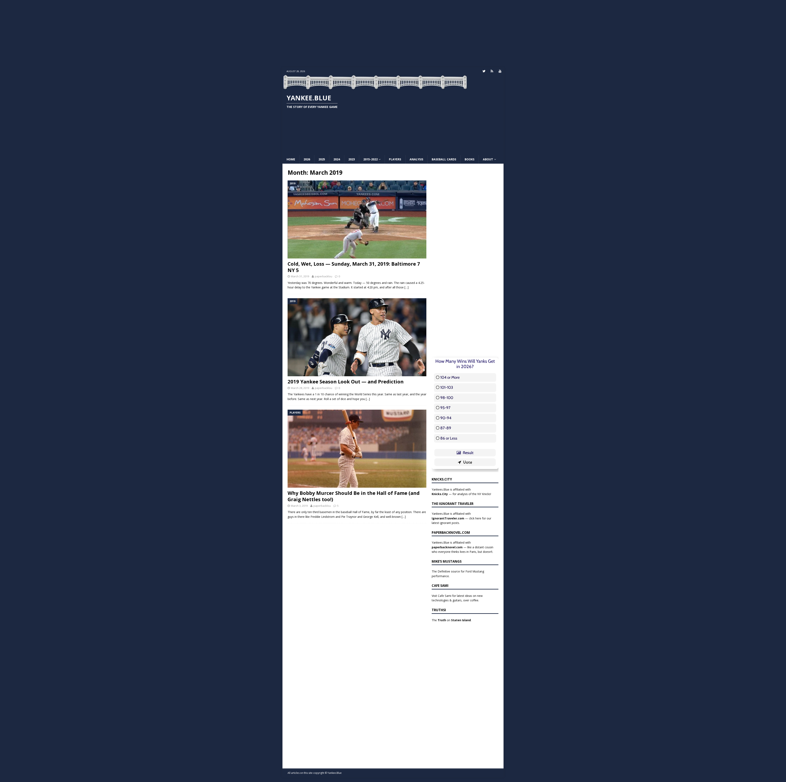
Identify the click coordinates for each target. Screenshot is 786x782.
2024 (336, 159)
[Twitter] (484, 71)
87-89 (445, 428)
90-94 (445, 418)
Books (469, 159)
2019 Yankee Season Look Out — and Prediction (346, 381)
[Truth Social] (492, 71)
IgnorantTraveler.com (448, 518)
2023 (351, 159)
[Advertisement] (393, 33)
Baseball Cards (444, 159)
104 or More (450, 377)
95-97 (445, 407)
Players (395, 159)
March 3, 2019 (299, 506)
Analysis (416, 159)
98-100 (446, 397)
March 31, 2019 (300, 276)
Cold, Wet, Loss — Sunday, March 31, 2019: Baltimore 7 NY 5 (354, 266)
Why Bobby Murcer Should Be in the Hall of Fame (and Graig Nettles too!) (354, 496)
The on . (451, 620)
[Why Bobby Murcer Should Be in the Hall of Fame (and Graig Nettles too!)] (357, 449)
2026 (307, 159)
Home (291, 159)
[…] (406, 287)
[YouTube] (500, 71)
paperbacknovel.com (447, 547)
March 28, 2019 (300, 388)
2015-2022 (370, 159)
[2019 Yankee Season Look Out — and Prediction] (357, 337)
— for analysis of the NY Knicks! (461, 494)
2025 (321, 159)
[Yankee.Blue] (375, 87)
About (488, 159)
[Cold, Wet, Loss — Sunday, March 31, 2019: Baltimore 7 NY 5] (357, 219)
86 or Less (448, 438)
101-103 (446, 387)
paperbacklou (323, 276)
